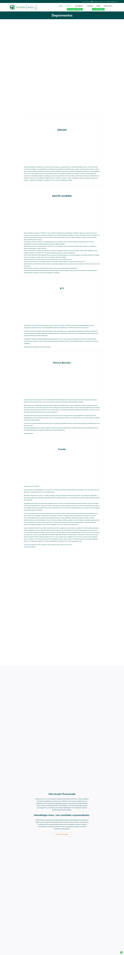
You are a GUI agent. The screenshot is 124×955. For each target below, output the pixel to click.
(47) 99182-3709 (87, 1)
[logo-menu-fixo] (24, 5)
